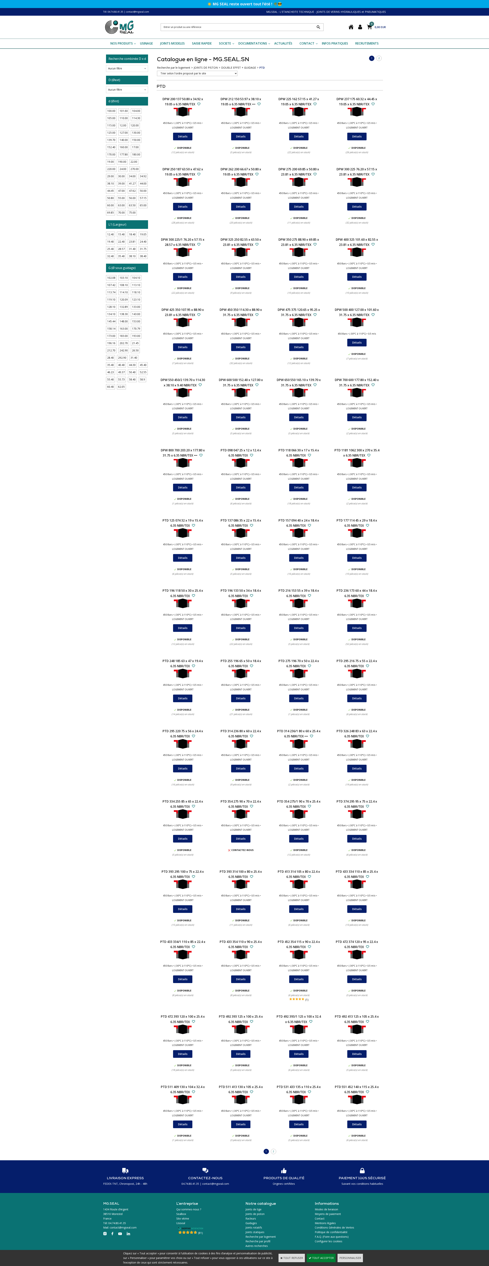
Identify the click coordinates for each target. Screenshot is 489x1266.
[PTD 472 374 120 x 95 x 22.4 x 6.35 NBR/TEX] (357, 958)
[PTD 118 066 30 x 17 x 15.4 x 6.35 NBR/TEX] (299, 466)
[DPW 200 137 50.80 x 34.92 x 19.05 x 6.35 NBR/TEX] (183, 115)
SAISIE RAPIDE (202, 43)
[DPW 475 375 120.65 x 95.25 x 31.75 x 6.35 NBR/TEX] (299, 326)
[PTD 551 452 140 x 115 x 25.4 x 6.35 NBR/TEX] (357, 1103)
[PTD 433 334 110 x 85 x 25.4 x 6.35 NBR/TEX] (357, 888)
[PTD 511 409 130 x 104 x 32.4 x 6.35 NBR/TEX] (183, 1103)
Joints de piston (255, 1214)
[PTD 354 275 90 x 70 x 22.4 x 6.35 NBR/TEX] (241, 818)
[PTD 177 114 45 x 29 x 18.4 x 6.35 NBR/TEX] (357, 537)
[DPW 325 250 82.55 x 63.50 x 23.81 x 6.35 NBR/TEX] (241, 256)
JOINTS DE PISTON (206, 67)
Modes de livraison (326, 1209)
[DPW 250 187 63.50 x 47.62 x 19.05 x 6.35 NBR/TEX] (183, 186)
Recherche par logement (260, 1236)
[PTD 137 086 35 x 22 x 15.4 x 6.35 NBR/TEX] (241, 537)
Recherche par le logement (173, 67)
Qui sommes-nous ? (188, 1209)
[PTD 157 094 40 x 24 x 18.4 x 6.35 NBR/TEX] (299, 537)
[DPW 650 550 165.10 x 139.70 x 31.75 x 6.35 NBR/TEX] (299, 396)
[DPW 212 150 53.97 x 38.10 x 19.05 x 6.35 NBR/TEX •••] (241, 115)
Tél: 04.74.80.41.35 (113, 11)
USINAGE (146, 43)
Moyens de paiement (328, 1214)
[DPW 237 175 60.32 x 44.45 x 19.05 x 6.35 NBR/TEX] (357, 115)
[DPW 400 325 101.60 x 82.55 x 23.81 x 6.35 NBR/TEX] (357, 256)
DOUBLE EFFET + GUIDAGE (238, 67)
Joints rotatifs (253, 1227)
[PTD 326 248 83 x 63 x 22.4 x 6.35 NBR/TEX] (357, 747)
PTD (262, 67)
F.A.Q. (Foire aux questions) (332, 1236)
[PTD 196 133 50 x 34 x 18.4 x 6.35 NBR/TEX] (241, 607)
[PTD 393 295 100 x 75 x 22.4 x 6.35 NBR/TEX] (183, 888)
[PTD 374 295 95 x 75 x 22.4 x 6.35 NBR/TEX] (357, 818)
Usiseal (180, 1223)
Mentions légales (325, 1223)
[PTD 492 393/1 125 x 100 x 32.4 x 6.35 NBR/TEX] (299, 1033)
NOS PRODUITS (121, 43)
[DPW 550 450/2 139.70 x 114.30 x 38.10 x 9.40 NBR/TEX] (183, 396)
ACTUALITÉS (283, 43)
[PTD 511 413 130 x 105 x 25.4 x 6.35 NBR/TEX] (241, 1103)
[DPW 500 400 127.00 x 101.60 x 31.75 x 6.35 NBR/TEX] (357, 326)
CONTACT (307, 43)
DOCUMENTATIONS (252, 43)
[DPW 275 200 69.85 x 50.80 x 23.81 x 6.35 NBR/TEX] (299, 186)
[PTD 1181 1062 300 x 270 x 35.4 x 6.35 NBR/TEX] (357, 466)
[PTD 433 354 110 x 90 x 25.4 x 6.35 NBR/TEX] (241, 958)
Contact (320, 1218)
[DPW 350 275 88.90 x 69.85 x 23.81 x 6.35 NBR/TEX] (299, 256)
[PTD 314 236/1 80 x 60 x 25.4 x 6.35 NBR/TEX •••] (299, 747)
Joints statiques (254, 1232)
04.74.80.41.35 (190, 1184)
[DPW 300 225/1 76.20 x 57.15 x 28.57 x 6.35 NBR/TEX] (183, 256)
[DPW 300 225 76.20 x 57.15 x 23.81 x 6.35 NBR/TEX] (357, 186)
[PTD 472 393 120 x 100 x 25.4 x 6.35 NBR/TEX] (183, 1033)
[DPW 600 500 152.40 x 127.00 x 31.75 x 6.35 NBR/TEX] (241, 396)
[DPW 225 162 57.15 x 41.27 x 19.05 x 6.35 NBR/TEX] (299, 115)
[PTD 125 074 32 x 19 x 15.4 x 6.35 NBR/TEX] (183, 537)
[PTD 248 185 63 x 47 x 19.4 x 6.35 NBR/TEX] (183, 677)
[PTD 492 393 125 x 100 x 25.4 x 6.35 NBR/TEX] (241, 1033)
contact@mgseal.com (137, 11)
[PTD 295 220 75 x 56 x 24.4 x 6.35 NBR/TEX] (183, 747)
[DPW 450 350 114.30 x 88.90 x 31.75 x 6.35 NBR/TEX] (241, 326)
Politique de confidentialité (331, 1232)
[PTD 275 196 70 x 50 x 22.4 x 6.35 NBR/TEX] (299, 677)
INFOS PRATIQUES (335, 43)
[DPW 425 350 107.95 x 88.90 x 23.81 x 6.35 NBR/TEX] (183, 326)
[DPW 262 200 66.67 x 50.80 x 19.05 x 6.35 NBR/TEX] (241, 186)
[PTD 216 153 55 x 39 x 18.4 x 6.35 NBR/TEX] (299, 607)
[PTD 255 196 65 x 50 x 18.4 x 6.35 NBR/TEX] (241, 677)
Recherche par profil (257, 1241)
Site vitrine (182, 1218)
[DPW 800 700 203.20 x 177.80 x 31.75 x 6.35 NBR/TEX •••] (183, 466)
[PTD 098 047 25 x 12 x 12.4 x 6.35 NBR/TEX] (241, 466)
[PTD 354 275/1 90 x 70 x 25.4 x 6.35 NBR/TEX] (299, 818)
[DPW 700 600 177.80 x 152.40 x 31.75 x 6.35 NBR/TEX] (357, 396)
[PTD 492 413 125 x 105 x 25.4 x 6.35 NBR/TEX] (357, 1033)
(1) (306, 999)
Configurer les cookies (328, 1241)
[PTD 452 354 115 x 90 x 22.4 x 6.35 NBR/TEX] (299, 958)
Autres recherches (256, 1246)
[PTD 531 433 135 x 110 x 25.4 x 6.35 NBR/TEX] (299, 1103)
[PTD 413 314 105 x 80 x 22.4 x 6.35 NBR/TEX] (299, 888)
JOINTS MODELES (172, 43)
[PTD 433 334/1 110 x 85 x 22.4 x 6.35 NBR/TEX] (183, 958)
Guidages (251, 1223)
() (200, 1233)
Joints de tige (253, 1209)
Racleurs (250, 1218)
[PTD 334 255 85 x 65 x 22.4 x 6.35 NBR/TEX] (183, 818)
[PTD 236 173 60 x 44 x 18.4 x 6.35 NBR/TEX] (357, 607)
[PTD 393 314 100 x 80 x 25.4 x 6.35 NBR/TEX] (241, 888)
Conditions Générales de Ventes (334, 1227)
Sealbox (181, 1214)
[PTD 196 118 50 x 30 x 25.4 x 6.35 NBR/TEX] (183, 607)
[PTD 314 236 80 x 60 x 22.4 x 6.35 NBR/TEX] (241, 747)
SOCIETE (225, 43)
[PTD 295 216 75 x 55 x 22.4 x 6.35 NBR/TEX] (357, 677)
